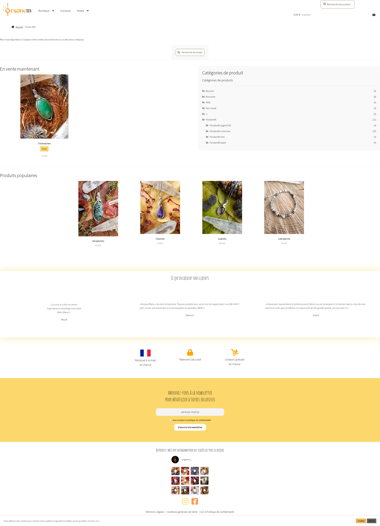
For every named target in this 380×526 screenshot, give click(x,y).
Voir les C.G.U (93, 521)
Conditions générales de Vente (182, 512)
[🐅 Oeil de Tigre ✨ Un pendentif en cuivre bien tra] (204, 490)
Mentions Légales (155, 512)
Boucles (210, 90)
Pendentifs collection (220, 131)
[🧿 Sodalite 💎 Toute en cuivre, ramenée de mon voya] (195, 471)
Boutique (43, 10)
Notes (80, 10)
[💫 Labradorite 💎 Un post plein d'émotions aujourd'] (185, 490)
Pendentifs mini (217, 136)
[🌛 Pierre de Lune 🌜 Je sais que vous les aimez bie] (204, 471)
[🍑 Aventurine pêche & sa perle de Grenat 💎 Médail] (195, 490)
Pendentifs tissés (218, 142)
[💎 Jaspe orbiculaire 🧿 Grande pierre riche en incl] (175, 481)
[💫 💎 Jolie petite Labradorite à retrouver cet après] (185, 471)
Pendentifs (211, 119)
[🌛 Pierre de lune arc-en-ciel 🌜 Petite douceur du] (175, 471)
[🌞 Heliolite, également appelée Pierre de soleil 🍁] (185, 481)
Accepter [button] (361, 521)
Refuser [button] (372, 521)
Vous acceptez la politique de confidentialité (191, 420)
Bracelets (210, 96)
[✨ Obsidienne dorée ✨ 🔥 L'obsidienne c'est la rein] (175, 490)
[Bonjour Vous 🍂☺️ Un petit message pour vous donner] (204, 481)
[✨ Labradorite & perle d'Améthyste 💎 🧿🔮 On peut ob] (195, 481)
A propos (65, 10)
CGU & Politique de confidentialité (217, 512)
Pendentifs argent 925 (220, 125)
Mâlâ (208, 102)
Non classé (211, 108)
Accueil (19, 27)
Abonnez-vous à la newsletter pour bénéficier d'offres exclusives (190, 396)
